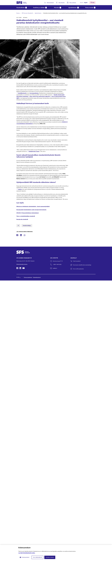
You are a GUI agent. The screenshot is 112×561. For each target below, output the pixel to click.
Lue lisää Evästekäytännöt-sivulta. (26, 553)
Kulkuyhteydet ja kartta (21, 264)
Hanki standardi (76, 261)
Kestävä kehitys (27, 225)
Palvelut (56, 7)
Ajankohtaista (72, 7)
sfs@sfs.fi (55, 268)
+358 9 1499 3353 (57, 264)
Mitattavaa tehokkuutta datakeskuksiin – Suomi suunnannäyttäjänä (33, 206)
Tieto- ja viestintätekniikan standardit (25, 216)
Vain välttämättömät (37, 557)
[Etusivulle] (21, 2)
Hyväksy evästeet (50, 557)
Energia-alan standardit (22, 219)
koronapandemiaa (34, 93)
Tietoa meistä (89, 7)
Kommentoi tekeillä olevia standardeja (82, 265)
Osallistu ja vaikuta (39, 7)
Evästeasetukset (25, 557)
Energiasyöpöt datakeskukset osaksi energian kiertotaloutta (31, 209)
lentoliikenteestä (22, 93)
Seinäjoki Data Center (34, 151)
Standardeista (20, 7)
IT (18, 225)
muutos (20, 189)
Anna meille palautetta (78, 268)
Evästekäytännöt (37, 277)
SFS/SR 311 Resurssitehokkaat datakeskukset (27, 212)
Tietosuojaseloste (28, 277)
